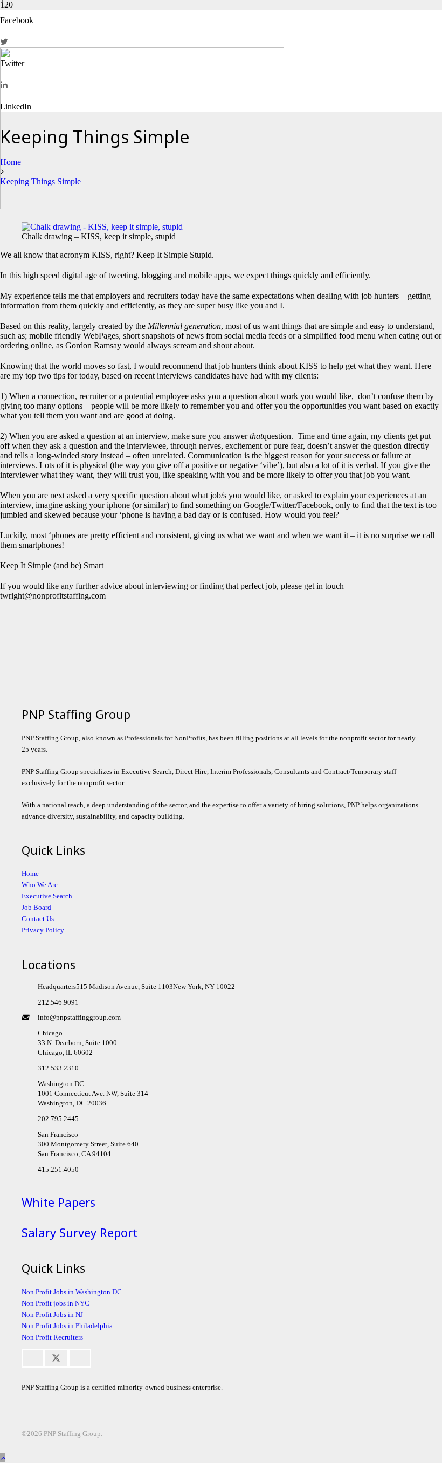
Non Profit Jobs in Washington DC (72, 1292)
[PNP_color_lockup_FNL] (142, 206)
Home (30, 873)
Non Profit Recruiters (52, 1337)
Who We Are (40, 885)
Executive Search (47, 896)
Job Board (36, 907)
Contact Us (38, 919)
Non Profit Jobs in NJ (52, 1314)
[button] (2, 1457)
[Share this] (33, 1358)
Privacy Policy (43, 930)
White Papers (58, 1202)
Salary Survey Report (79, 1232)
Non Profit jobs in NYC (55, 1303)
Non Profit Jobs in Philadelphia (67, 1326)
